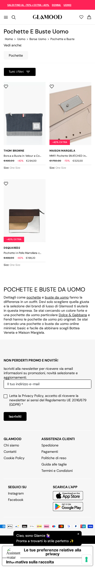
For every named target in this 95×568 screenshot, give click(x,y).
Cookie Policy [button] (14, 458)
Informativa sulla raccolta (30, 561)
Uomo (21, 39)
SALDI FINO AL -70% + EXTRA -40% (28, 5)
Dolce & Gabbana (73, 315)
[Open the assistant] (13, 554)
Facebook (15, 499)
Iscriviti (15, 416)
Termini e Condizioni (57, 470)
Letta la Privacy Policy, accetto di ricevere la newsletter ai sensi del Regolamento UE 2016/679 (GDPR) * (47, 400)
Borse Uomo (37, 39)
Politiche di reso (53, 458)
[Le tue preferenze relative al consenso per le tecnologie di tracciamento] (86, 559)
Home (9, 39)
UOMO (67, 5)
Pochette (16, 55)
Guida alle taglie (54, 464)
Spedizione (49, 445)
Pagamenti (49, 451)
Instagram (16, 493)
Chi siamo (11, 445)
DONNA (56, 5)
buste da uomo (57, 297)
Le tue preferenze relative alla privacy (52, 551)
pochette (34, 297)
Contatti (10, 451)
